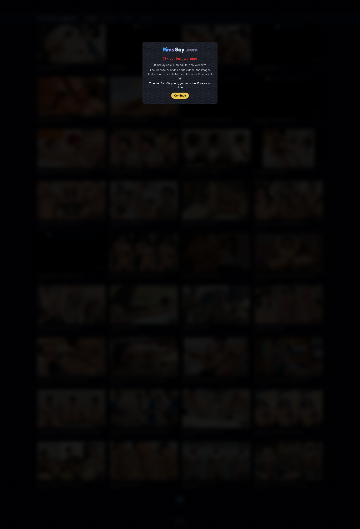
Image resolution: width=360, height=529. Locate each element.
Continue (180, 95)
